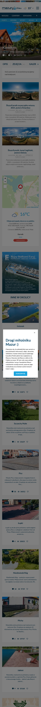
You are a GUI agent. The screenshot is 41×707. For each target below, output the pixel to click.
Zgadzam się (20, 373)
